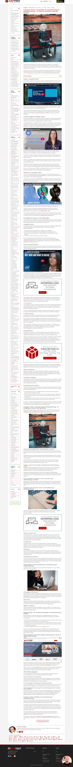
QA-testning (13, 151)
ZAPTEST (25, 728)
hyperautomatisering (31, 388)
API (11, 481)
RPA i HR (12, 99)
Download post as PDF (42, 721)
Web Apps (12, 471)
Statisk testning (13, 146)
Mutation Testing (14, 423)
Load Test (12, 415)
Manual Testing (13, 416)
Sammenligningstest (14, 141)
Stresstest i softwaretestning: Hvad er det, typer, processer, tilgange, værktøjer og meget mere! (15, 167)
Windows (12, 474)
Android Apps (13, 485)
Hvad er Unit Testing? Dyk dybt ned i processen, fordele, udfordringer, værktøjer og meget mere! (15, 350)
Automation (45, 1)
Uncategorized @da (46, 761)
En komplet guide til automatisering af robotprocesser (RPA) (14, 82)
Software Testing (32, 7)
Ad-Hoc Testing (13, 393)
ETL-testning (13, 139)
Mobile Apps (13, 473)
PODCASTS (13, 428)
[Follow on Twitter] (17, 732)
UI (11, 479)
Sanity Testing (13, 439)
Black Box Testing (14, 403)
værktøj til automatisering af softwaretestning (44, 716)
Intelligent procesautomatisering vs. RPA (14, 23)
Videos (45, 7)
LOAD (12, 498)
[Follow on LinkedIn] (22, 732)
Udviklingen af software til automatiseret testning (31, 467)
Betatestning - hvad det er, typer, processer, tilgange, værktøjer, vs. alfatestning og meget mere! (15, 186)
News (12, 425)
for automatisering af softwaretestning (36, 411)
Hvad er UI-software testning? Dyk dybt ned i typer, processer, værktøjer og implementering (15, 330)
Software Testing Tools (15, 447)
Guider (44, 756)
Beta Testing (13, 402)
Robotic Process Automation (49, 628)
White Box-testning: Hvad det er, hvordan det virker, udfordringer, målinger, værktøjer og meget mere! (15, 201)
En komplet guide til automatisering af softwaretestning (14, 78)
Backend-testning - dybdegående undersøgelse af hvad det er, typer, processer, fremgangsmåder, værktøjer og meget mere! (15, 298)
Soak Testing (13, 442)
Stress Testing (13, 448)
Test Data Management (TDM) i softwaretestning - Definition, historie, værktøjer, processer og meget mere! (15, 66)
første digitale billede (42, 175)
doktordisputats (40, 178)
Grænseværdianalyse (14, 143)
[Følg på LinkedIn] (9, 756)
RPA (36, 7)
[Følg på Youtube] (11, 756)
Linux (12, 483)
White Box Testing (14, 458)
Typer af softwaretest (46, 760)
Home (41, 1)
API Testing (13, 398)
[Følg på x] (13, 756)
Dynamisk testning (14, 144)
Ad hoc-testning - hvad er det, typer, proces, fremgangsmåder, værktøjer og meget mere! (15, 208)
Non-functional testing (15, 427)
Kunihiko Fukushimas (40, 208)
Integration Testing (14, 413)
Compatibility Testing (14, 405)
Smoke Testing (13, 440)
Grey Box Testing (14, 411)
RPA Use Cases (13, 437)
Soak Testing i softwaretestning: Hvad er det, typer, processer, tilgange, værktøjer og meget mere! (15, 160)
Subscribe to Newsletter (49, 358)
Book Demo (42, 292)
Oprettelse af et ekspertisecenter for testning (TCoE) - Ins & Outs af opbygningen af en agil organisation (15, 73)
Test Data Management (15, 450)
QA (11, 478)
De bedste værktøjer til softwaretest (46, 754)
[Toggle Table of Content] (59, 76)
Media (12, 418)
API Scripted (13, 494)
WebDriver (13, 456)
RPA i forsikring (13, 97)
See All (34, 751)
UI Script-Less (13, 493)
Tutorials (12, 455)
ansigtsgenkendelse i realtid (45, 210)
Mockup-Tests (13, 422)
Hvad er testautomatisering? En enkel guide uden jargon (15, 356)
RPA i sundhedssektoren (15, 109)
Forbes (40, 729)
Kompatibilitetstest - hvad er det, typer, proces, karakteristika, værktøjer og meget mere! (14, 174)
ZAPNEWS (12, 460)
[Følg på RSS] (14, 756)
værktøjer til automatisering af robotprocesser (39, 112)
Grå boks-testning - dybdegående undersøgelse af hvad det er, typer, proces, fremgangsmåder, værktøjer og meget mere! (14, 243)
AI (11, 395)
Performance (13, 469)
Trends (39, 7)
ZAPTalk (12, 461)
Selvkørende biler (26, 319)
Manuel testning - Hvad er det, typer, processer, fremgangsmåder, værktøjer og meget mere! (15, 215)
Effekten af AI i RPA (14, 17)
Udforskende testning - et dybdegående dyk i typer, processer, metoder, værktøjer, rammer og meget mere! (15, 282)
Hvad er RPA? (13, 123)
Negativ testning (13, 152)
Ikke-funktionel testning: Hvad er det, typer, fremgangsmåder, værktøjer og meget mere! (15, 230)
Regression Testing (14, 430)
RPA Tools (12, 435)
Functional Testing (14, 410)
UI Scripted (13, 491)
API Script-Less (13, 496)
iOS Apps (12, 476)
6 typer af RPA (13, 116)
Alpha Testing (13, 397)
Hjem (43, 751)
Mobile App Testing (14, 420)
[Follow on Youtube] (20, 732)
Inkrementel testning (14, 156)
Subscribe (52, 7)
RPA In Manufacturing (14, 433)
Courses (48, 7)
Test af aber (13, 154)
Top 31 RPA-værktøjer (14, 114)
